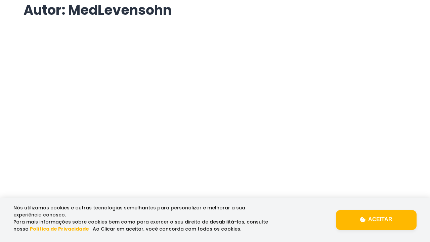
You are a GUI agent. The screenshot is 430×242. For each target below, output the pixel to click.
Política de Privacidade (59, 229)
